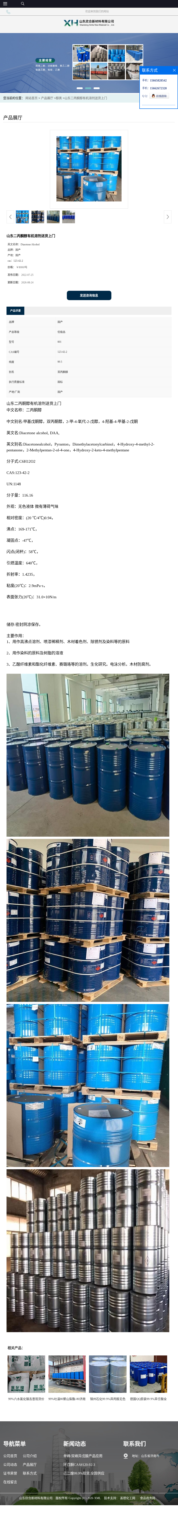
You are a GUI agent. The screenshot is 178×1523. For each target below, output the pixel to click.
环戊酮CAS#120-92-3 (79, 1464)
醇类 (59, 98)
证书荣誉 (10, 1473)
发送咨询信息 (89, 295)
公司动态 (10, 1464)
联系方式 (30, 1473)
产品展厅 (47, 98)
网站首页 (31, 98)
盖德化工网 (127, 1498)
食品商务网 (147, 1498)
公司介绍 (30, 1456)
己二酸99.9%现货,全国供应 (83, 1473)
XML (97, 1498)
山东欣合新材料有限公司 (36, 1498)
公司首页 (10, 1456)
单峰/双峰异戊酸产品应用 (82, 1456)
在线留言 (10, 1482)
